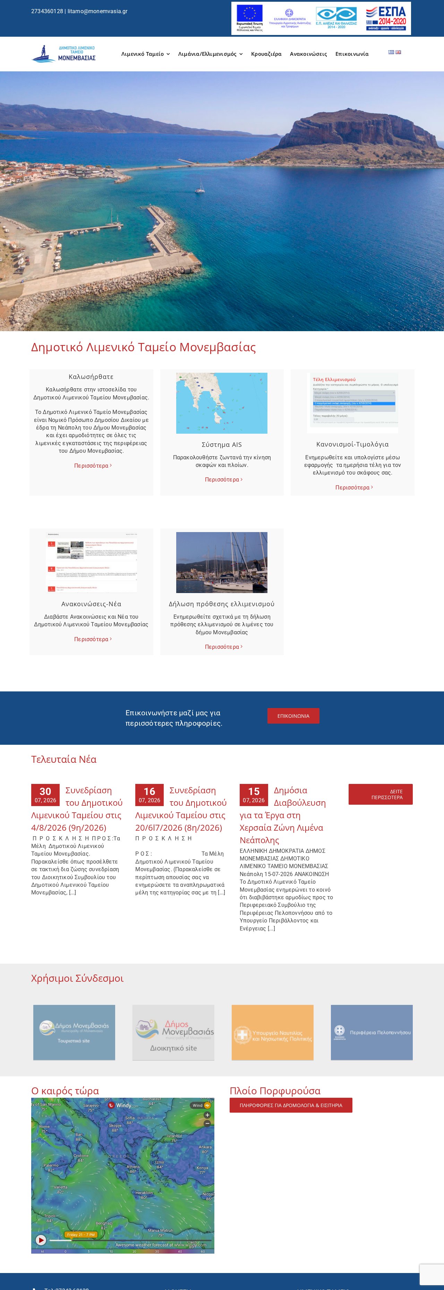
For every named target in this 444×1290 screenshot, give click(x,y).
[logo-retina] (63, 47)
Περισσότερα (91, 465)
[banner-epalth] (321, 4)
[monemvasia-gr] (74, 1005)
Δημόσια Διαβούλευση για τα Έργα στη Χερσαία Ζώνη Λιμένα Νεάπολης (283, 815)
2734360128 (47, 11)
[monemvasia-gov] (173, 1005)
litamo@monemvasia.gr (98, 11)
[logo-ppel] (372, 1005)
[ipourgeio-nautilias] (273, 1005)
